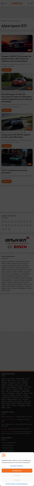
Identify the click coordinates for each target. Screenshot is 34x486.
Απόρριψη (17, 475)
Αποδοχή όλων (17, 470)
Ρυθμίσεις (17, 480)
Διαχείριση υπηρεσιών (16, 465)
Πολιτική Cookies (11, 483)
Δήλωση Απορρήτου (22, 483)
